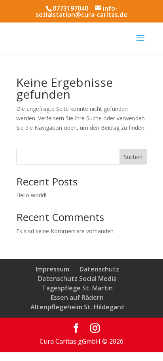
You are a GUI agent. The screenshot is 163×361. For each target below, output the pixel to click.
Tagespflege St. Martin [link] (77, 288)
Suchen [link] (133, 157)
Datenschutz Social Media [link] (77, 278)
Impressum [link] (52, 269)
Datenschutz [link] (99, 269)
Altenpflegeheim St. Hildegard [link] (77, 307)
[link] (76, 328)
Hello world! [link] (31, 195)
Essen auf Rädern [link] (77, 297)
